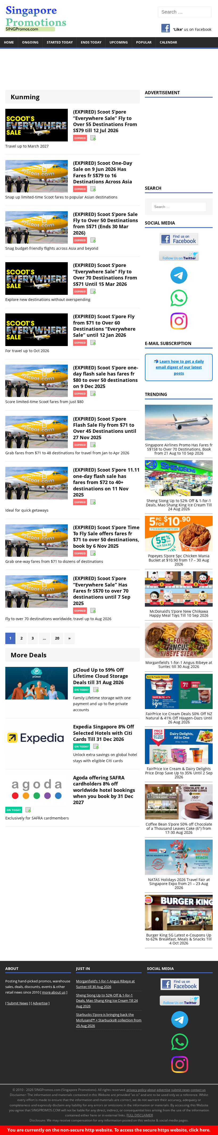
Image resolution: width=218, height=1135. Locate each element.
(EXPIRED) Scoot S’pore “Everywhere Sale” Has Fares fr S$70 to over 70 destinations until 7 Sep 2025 (101, 590)
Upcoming (119, 42)
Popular (144, 42)
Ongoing (30, 42)
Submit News (17, 1003)
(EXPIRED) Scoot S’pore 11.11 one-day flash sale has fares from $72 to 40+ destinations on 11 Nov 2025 (106, 482)
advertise (163, 1089)
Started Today (60, 42)
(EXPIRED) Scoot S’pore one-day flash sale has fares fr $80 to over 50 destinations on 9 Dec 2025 (105, 376)
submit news (180, 1089)
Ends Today (91, 42)
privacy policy (136, 1089)
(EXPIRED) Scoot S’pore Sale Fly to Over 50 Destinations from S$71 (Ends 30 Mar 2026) (105, 223)
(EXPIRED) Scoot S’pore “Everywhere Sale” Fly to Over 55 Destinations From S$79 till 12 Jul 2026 (105, 121)
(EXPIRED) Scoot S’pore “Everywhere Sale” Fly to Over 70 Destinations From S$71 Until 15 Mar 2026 (105, 274)
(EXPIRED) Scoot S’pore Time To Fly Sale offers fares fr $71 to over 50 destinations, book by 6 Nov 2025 (106, 536)
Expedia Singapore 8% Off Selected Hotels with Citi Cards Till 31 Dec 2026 (103, 732)
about (151, 1089)
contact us (198, 1089)
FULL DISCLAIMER (140, 1115)
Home (9, 42)
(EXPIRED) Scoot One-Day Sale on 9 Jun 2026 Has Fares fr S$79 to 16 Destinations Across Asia (102, 172)
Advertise (40, 1003)
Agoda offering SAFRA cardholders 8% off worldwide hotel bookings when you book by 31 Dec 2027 (104, 790)
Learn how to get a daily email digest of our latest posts (180, 367)
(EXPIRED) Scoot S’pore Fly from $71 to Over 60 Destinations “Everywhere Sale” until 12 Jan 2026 (104, 325)
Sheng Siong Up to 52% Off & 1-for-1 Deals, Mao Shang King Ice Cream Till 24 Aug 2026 (107, 1001)
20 (57, 638)
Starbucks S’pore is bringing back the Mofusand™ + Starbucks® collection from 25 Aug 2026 (108, 1020)
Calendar (168, 42)
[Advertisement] (109, 67)
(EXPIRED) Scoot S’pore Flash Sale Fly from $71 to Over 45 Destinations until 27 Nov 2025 (104, 428)
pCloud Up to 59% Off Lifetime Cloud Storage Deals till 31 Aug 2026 (100, 676)
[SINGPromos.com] (109, 18)
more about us (53, 992)
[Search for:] (184, 12)
